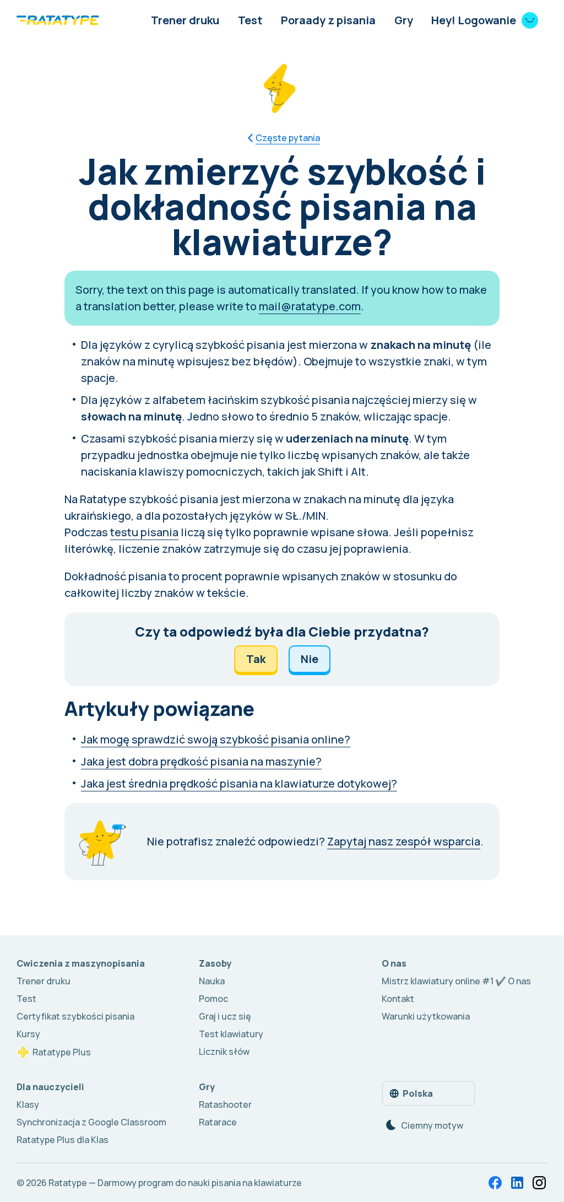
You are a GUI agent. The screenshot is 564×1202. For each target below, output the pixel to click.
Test (250, 20)
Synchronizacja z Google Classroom (91, 1122)
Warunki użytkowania (426, 1016)
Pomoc (213, 999)
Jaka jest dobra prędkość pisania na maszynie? (201, 761)
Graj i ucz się (225, 1016)
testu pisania (144, 532)
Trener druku (185, 20)
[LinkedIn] (517, 1182)
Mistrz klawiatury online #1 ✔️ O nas (456, 981)
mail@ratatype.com (310, 306)
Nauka (212, 981)
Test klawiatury (231, 1034)
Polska (418, 1093)
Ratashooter (225, 1104)
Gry (403, 20)
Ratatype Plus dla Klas (63, 1140)
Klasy (28, 1104)
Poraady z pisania (328, 20)
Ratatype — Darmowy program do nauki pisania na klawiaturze (175, 1183)
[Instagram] (539, 1182)
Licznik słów (224, 1051)
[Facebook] (495, 1182)
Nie (309, 658)
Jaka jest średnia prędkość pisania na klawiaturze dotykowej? (239, 783)
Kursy (28, 1034)
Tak (255, 658)
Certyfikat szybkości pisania (75, 1016)
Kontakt (398, 999)
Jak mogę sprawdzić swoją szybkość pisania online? (215, 739)
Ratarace (218, 1122)
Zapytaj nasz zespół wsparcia (403, 841)
